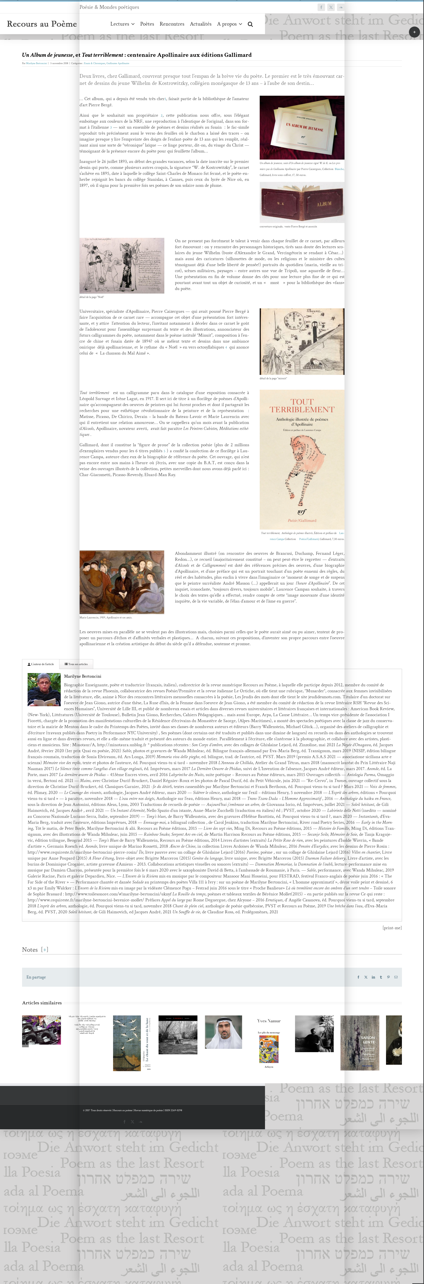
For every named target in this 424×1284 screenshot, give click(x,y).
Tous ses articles (78, 664)
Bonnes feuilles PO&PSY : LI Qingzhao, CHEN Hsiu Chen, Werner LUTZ (205, 1054)
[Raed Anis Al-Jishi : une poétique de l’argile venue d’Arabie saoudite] (366, 1045)
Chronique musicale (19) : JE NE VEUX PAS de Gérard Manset (283, 1042)
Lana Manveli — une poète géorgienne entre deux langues (51, 1033)
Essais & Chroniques (94, 63)
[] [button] (45, 949)
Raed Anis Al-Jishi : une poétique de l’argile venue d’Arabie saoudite (360, 1034)
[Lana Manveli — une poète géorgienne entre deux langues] (57, 1041)
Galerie (64, 1033)
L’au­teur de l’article (42, 664)
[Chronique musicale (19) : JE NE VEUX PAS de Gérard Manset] (289, 1050)
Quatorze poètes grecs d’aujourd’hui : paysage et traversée (128, 1022)
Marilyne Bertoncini (36, 63)
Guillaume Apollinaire (117, 63)
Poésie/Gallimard (308, 539)
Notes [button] (30, 949)
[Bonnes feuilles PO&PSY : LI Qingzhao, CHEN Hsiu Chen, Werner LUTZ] (212, 1066)
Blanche (339, 169)
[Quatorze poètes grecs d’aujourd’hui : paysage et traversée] (134, 1033)
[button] (250, 23)
